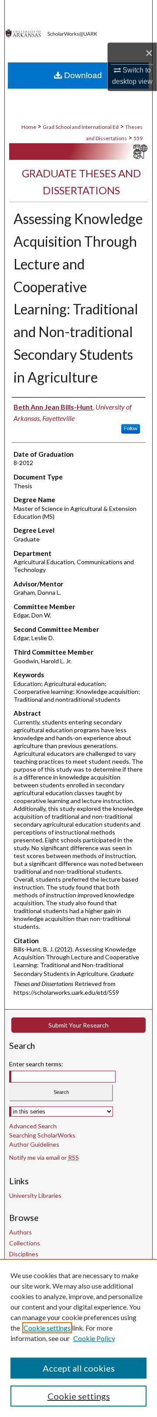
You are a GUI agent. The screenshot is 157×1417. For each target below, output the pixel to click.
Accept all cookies (79, 1368)
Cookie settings (47, 1328)
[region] (78, 1338)
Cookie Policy (94, 1338)
